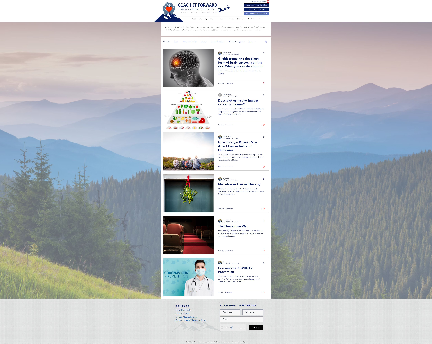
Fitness (203, 42)
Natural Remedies (217, 42)
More (251, 42)
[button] (213, 19)
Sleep (176, 42)
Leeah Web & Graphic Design (234, 342)
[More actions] (264, 53)
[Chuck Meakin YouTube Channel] (268, 1)
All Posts (166, 42)
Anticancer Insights (190, 42)
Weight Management (236, 42)
